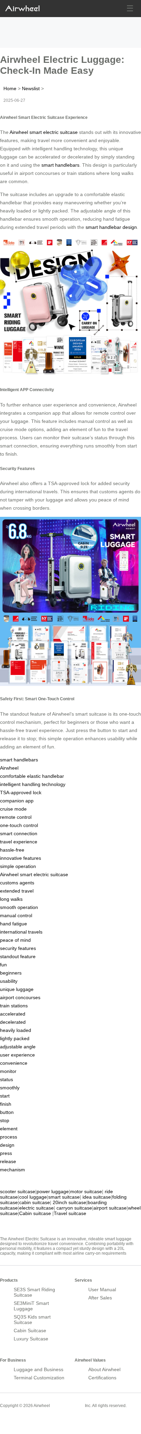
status (6, 1079)
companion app (17, 800)
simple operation (18, 866)
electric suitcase (36, 1208)
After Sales (100, 1297)
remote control (15, 817)
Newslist (31, 88)
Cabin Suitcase (30, 1330)
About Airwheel (104, 1369)
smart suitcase (64, 1197)
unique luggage (17, 989)
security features (18, 948)
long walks (11, 899)
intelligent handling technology (32, 784)
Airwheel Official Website (26, 1420)
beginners (11, 973)
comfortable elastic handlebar (32, 776)
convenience (13, 1063)
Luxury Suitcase (31, 1338)
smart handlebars (60, 165)
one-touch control (19, 825)
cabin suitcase (34, 1202)
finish (5, 1104)
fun (3, 964)
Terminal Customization (39, 1377)
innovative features (20, 858)
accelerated (12, 1014)
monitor (8, 1071)
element (8, 1128)
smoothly (10, 1087)
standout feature (18, 956)
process (8, 1137)
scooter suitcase (17, 1191)
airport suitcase (110, 1208)
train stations (14, 1005)
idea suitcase (96, 1197)
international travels (21, 932)
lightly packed (14, 1038)
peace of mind (15, 940)
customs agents (17, 882)
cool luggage (33, 1197)
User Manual (102, 1289)
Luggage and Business (38, 1369)
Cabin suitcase (35, 1213)
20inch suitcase (69, 1202)
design (7, 1145)
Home (9, 88)
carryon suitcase (74, 1208)
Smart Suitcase (67, 1405)
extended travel (17, 891)
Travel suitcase (70, 1213)
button (7, 1112)
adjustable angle (18, 1046)
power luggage (53, 1191)
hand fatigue (13, 923)
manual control (16, 915)
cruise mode (13, 809)
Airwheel (9, 768)
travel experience (18, 841)
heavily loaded (15, 1030)
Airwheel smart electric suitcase (44, 132)
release (8, 1161)
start (5, 1096)
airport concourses (20, 997)
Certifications (102, 1377)
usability (8, 981)
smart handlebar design (111, 227)
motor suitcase (86, 1191)
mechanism (12, 1169)
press (6, 1153)
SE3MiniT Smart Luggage (31, 1305)
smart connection (18, 833)
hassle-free (12, 850)
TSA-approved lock (20, 792)
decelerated (13, 1022)
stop (4, 1120)
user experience (17, 1055)
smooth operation (19, 907)
